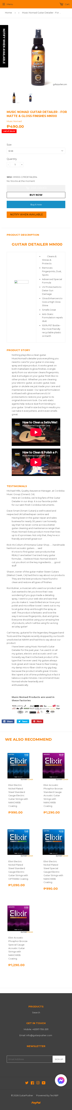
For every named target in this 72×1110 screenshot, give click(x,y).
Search (36, 1012)
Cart (66, 4)
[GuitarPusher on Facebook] (32, 1083)
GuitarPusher (26, 1095)
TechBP (54, 1095)
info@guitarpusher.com (39, 1035)
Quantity (12, 158)
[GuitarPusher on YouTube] (43, 1083)
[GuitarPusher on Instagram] (38, 1083)
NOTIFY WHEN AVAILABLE (26, 214)
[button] (61, 1081)
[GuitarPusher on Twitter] (26, 1083)
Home (8, 12)
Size (9, 144)
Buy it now (36, 204)
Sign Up (59, 1059)
